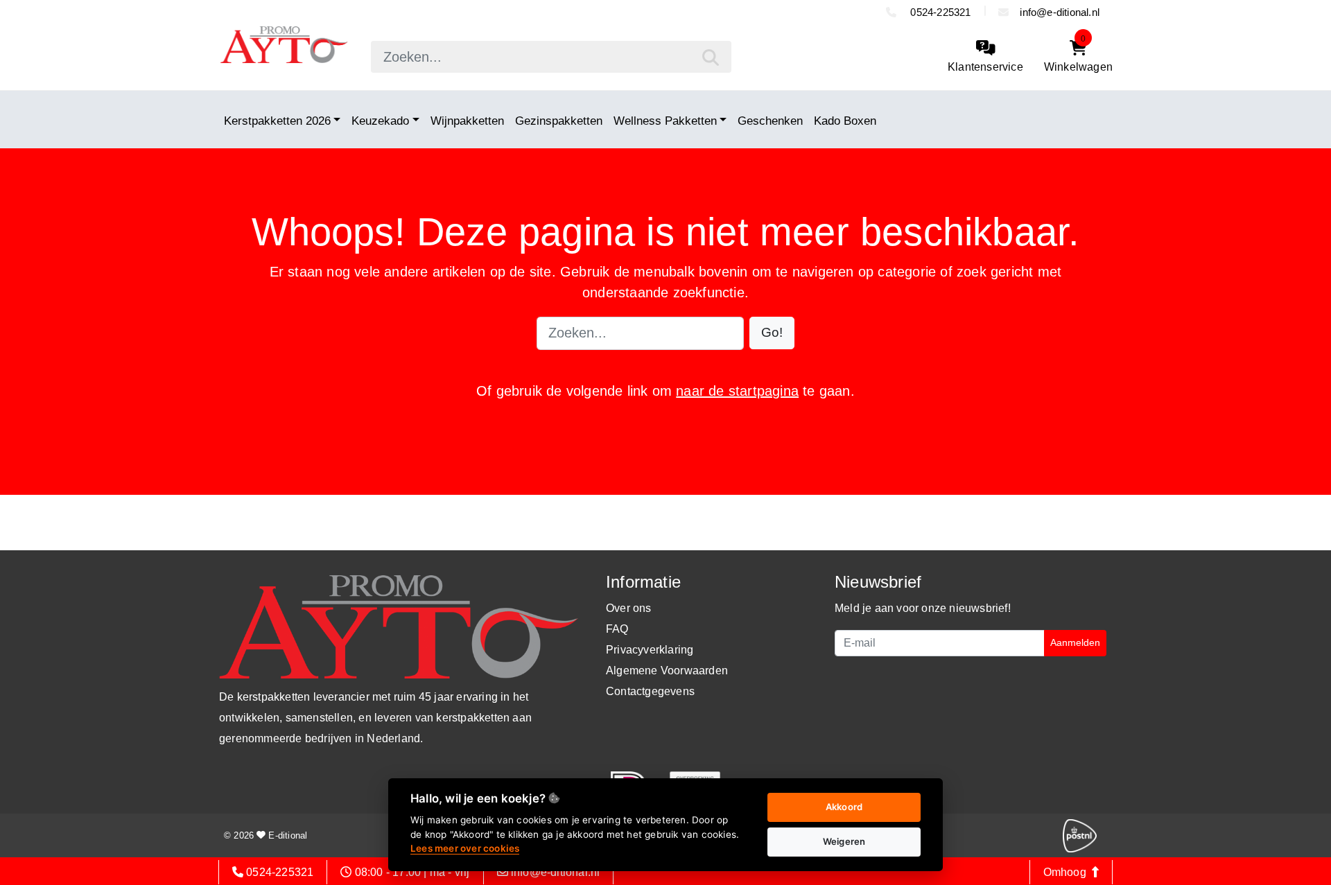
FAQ (617, 629)
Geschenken (770, 121)
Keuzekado (380, 121)
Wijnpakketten (467, 121)
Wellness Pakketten (665, 121)
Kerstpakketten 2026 (277, 121)
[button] (771, 333)
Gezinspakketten (558, 121)
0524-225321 (939, 12)
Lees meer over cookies (464, 848)
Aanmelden (1075, 642)
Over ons (629, 608)
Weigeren (844, 841)
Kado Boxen (845, 121)
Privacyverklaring (649, 650)
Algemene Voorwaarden (667, 670)
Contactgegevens (650, 691)
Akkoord (844, 806)
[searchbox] (551, 57)
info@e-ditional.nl (1059, 12)
